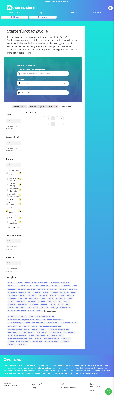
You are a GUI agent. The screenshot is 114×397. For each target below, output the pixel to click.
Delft (74, 286)
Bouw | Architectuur (55, 320)
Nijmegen (41, 301)
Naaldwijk (32, 301)
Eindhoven (37, 292)
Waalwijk (54, 308)
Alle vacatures (14, 12)
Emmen (45, 292)
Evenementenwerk (23, 342)
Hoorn (42, 298)
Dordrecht (63, 289)
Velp (29, 308)
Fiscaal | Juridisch (30, 326)
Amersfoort (54, 283)
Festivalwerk (38, 342)
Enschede (54, 292)
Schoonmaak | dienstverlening (20, 338)
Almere (27, 283)
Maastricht (21, 301)
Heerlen (53, 295)
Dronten (22, 292)
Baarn (36, 286)
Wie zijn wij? (37, 384)
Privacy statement (68, 387)
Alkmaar (11, 283)
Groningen (12, 295)
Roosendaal (23, 305)
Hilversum (12, 298)
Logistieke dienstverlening (58, 329)
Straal (19, 89)
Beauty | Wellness (52, 342)
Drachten (73, 289)
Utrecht (11, 308)
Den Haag (21, 289)
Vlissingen (44, 308)
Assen (29, 286)
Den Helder (31, 289)
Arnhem (22, 286)
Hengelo (70, 295)
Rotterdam (34, 305)
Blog (34, 387)
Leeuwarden (60, 298)
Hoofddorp (22, 298)
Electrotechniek (14, 326)
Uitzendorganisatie (51, 338)
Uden (68, 305)
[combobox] (44, 83)
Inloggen (16, 17)
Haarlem (22, 295)
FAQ (62, 384)
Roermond (12, 305)
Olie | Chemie (42, 332)
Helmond (61, 295)
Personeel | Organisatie (17, 335)
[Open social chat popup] (108, 391)
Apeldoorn (12, 286)
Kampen (50, 298)
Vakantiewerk (71, 12)
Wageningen (65, 308)
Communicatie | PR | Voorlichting (45, 323)
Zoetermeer (21, 311)
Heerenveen (43, 295)
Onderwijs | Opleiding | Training (61, 332)
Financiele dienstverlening (50, 326)
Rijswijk (66, 301)
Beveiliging (40, 320)
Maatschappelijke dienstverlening (21, 332)
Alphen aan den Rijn (39, 283)
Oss (60, 301)
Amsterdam (65, 283)
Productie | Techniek (37, 335)
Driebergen (12, 292)
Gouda (73, 292)
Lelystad (11, 301)
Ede (29, 292)
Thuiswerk (65, 342)
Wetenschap (65, 338)
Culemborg (66, 286)
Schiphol (44, 305)
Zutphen (31, 311)
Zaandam (11, 311)
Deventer (41, 289)
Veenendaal (20, 308)
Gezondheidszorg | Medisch (18, 329)
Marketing (22, 345)
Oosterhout (51, 301)
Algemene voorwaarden (94, 385)
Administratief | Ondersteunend (41, 317)
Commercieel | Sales (68, 323)
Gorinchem (64, 292)
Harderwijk (32, 295)
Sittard (52, 305)
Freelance (12, 345)
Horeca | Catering (38, 329)
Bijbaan (43, 12)
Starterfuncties (99, 12)
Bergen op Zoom (46, 286)
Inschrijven (44, 17)
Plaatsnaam (21, 79)
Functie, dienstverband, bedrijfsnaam (31, 70)
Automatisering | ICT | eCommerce (21, 320)
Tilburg (60, 305)
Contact (92, 390)
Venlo (35, 308)
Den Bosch (12, 289)
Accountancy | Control (17, 317)
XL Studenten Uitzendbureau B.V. (50, 365)
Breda (57, 286)
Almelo (19, 283)
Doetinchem (52, 289)
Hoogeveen (33, 298)
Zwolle (39, 311)
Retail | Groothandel (55, 335)
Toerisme (38, 338)
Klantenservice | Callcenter (19, 323)
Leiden (69, 298)
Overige (11, 342)
